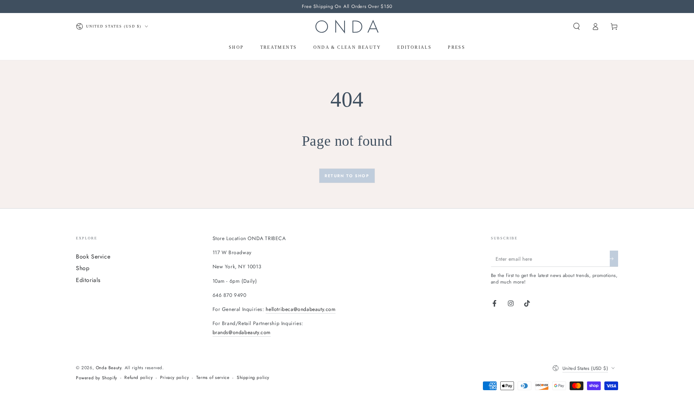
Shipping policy (253, 378)
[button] (576, 26)
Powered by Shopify (96, 378)
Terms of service (213, 378)
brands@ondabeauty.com (242, 332)
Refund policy (138, 378)
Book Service (93, 256)
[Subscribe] (614, 258)
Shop (82, 268)
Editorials (88, 280)
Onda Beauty (108, 367)
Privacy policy (174, 378)
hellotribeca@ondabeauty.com (300, 309)
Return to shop (347, 176)
